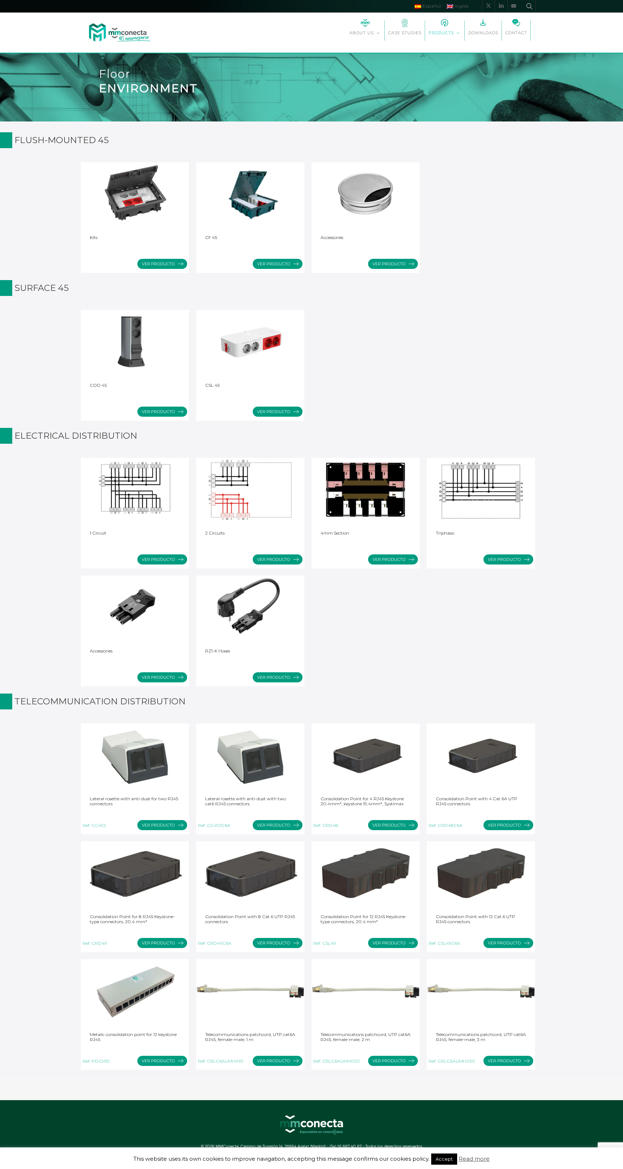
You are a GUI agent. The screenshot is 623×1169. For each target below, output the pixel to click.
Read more (474, 1158)
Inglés (461, 6)
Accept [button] (444, 1159)
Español (431, 6)
